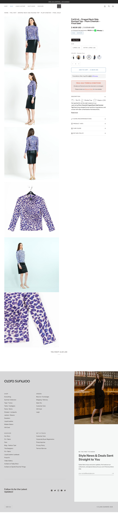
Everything (7, 397)
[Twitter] (55, 490)
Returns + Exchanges (42, 397)
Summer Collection (10, 400)
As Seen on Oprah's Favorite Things (15, 467)
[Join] (111, 473)
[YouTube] (61, 490)
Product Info (78, 123)
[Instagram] (58, 490)
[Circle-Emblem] (99, 57)
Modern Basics (8, 424)
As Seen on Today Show (11, 464)
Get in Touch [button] (41, 433)
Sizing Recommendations (82, 119)
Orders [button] (39, 394)
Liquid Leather (8, 421)
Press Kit (7, 457)
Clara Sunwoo (103, 507)
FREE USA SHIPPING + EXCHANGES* (59, 1)
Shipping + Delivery (42, 400)
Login (38, 412)
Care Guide (77, 128)
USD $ (8, 507)
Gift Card (7, 427)
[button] (6, 6)
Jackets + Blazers (9, 415)
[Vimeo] (65, 490)
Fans (5, 442)
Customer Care (41, 406)
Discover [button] (7, 433)
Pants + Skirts (8, 409)
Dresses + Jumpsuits (10, 412)
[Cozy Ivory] (73, 57)
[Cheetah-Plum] (89, 57)
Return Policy (78, 133)
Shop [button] (6, 394)
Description (75, 96)
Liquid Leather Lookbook (11, 454)
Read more (74, 112)
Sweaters (7, 418)
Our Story (7, 436)
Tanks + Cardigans (9, 406)
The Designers (8, 448)
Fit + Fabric (7, 439)
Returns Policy (89, 89)
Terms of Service (41, 448)
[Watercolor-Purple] (84, 57)
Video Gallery (8, 461)
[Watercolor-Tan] (79, 57)
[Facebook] (52, 490)
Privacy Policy (40, 445)
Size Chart (76, 40)
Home (6, 13)
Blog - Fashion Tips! (10, 445)
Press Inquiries (40, 442)
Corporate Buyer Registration (45, 439)
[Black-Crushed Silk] (94, 57)
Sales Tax (39, 403)
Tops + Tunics (8, 403)
